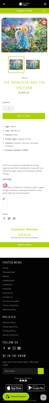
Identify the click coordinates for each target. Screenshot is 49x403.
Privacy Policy (9, 331)
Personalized (9, 272)
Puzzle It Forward (11, 301)
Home (5, 268)
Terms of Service (10, 305)
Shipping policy (10, 326)
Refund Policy (9, 322)
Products (7, 288)
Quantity (6, 102)
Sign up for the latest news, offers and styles (20, 363)
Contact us (8, 297)
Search (6, 276)
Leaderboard (9, 280)
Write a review (24, 244)
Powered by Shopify (28, 400)
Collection (7, 284)
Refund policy (9, 309)
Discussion (8, 293)
